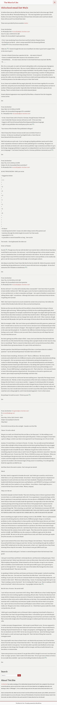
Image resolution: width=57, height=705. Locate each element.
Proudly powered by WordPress (33, 703)
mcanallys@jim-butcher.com (21, 31)
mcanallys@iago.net (9, 413)
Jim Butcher (4, 684)
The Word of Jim (20, 703)
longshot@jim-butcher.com (20, 411)
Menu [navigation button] (54, 2)
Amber (26, 23)
